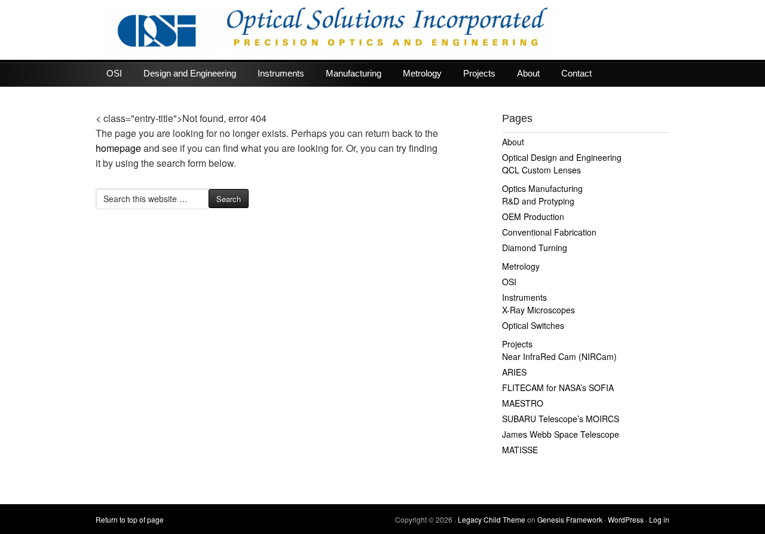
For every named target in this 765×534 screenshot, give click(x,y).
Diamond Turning (534, 248)
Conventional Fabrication (549, 232)
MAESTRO (522, 403)
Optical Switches (533, 325)
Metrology (422, 73)
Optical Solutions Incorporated (382, 30)
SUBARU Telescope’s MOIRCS (560, 419)
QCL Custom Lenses (541, 170)
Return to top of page (130, 519)
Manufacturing (353, 73)
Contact (576, 73)
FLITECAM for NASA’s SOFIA (558, 387)
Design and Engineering (189, 73)
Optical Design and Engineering (562, 157)
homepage (118, 148)
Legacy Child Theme (491, 519)
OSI (114, 73)
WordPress (626, 519)
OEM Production (533, 216)
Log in (659, 519)
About (528, 73)
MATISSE (520, 450)
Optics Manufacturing (542, 188)
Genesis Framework (569, 519)
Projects (479, 73)
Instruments (281, 73)
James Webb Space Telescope (560, 434)
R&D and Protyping (538, 201)
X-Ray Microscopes (538, 310)
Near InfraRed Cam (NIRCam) (559, 356)
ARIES (514, 372)
